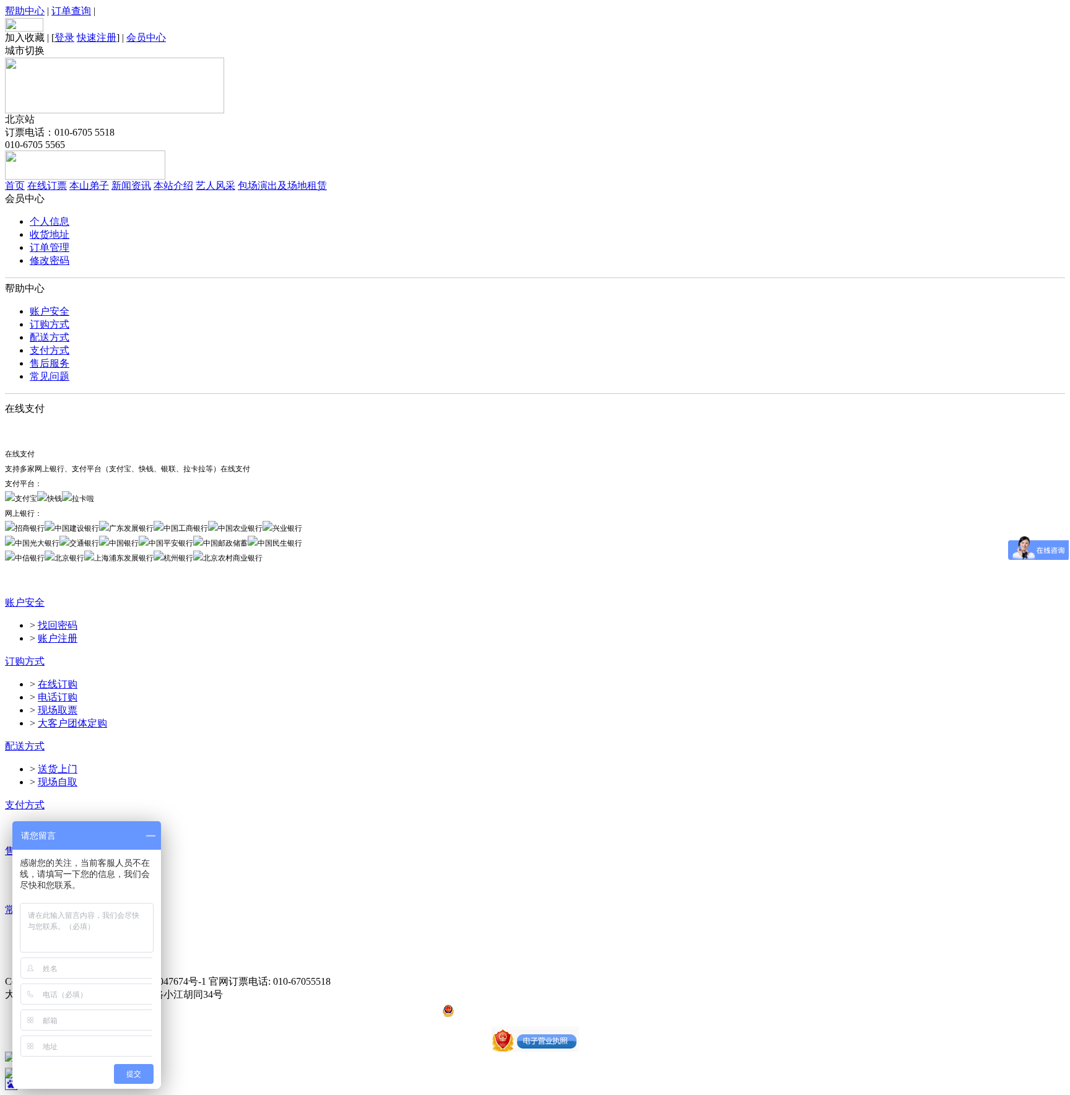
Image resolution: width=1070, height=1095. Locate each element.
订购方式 (49, 324)
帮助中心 (25, 11)
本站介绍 (173, 185)
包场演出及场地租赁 (282, 185)
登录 (64, 37)
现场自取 (57, 782)
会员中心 (146, 37)
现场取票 (57, 710)
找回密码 (57, 625)
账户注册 (57, 638)
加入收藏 (25, 37)
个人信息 (49, 221)
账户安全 (49, 311)
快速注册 (96, 37)
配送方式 (49, 337)
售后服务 (49, 363)
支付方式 (49, 350)
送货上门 (57, 769)
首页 (15, 185)
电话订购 (57, 697)
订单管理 (49, 247)
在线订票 (47, 185)
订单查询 (71, 11)
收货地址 (49, 234)
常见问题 (49, 376)
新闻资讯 (131, 185)
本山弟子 (89, 185)
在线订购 (57, 684)
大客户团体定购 (72, 723)
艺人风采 (215, 185)
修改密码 (49, 260)
